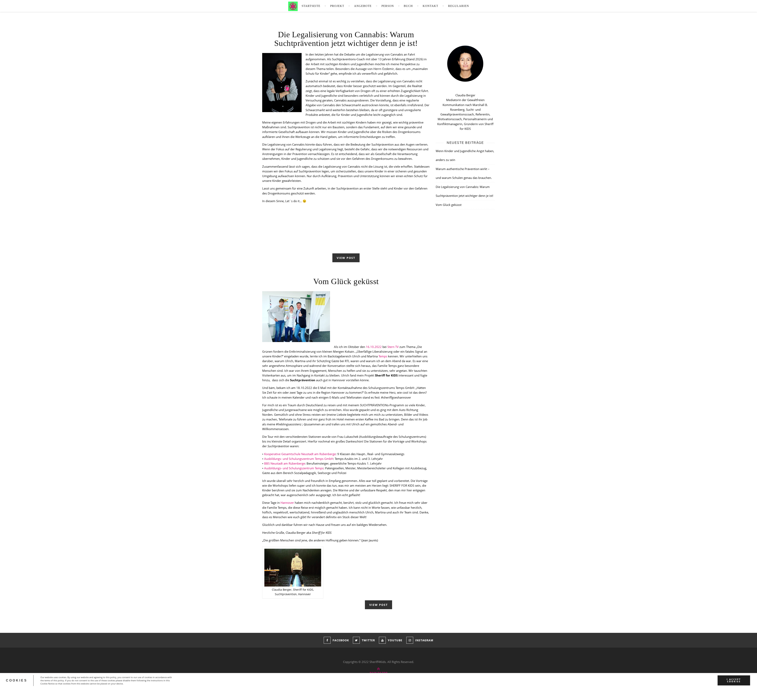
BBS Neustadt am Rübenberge (284, 463)
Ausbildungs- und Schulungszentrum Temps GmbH (298, 459)
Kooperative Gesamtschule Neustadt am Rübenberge (299, 454)
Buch (408, 5)
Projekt (337, 5)
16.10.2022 (374, 347)
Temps (382, 356)
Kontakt (430, 5)
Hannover (287, 503)
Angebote (363, 5)
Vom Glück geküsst (346, 281)
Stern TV (393, 347)
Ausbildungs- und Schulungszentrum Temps (293, 468)
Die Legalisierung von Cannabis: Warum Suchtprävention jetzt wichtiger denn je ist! (346, 39)
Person (387, 5)
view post (346, 258)
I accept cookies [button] (734, 680)
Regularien (458, 5)
